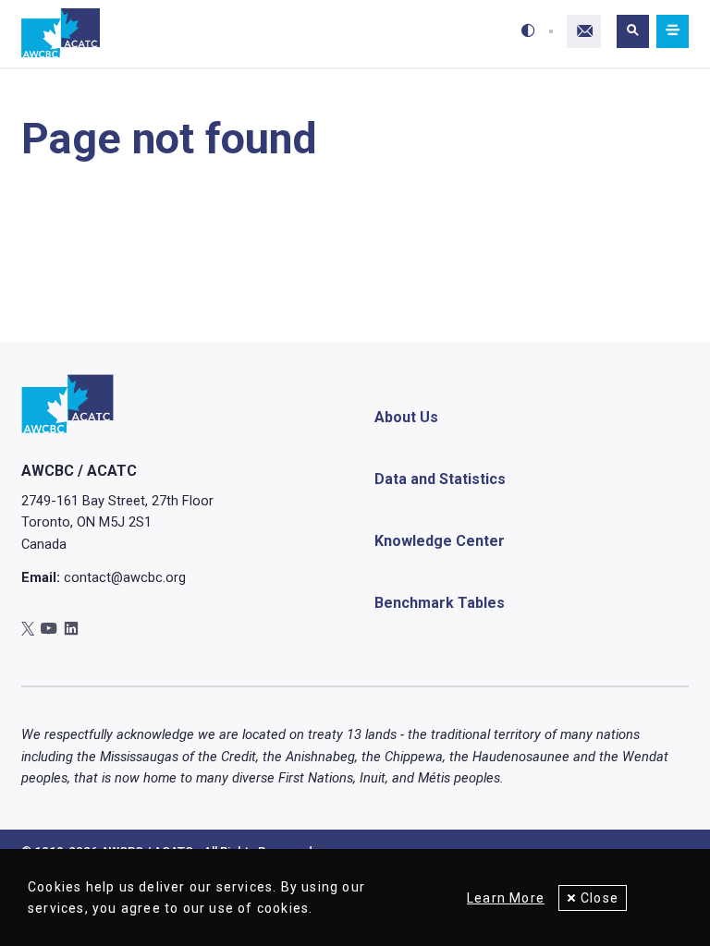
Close (599, 898)
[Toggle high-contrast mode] (528, 31)
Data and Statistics (440, 479)
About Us (406, 417)
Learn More (506, 897)
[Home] (60, 33)
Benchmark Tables (439, 603)
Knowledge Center (439, 541)
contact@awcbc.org (125, 577)
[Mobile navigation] (672, 32)
